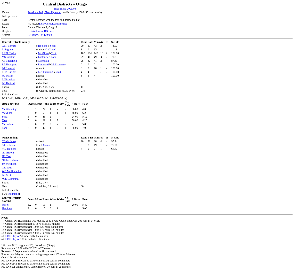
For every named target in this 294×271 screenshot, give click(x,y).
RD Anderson (35, 31)
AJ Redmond (9, 145)
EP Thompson (9, 64)
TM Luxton (45, 34)
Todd (53, 57)
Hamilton (7, 208)
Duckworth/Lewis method (53, 23)
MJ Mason (7, 75)
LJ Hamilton (8, 79)
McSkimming (58, 64)
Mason (46, 145)
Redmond (43, 64)
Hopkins (42, 45)
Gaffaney (50, 49)
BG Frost (49, 31)
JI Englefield (10, 60)
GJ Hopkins (9, 148)
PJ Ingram (7, 49)
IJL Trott (6, 156)
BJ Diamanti (8, 68)
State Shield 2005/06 (65, 8)
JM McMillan (9, 163)
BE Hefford (8, 83)
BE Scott (7, 175)
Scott (52, 45)
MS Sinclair (8, 57)
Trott (53, 53)
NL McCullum (10, 160)
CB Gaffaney (9, 141)
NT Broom (8, 152)
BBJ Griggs (9, 72)
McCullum (7, 124)
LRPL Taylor (9, 53)
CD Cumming (11, 178)
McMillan (43, 53)
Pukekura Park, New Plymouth (44, 12)
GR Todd (7, 167)
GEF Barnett (9, 45)
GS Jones (33, 34)
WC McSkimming (12, 171)
